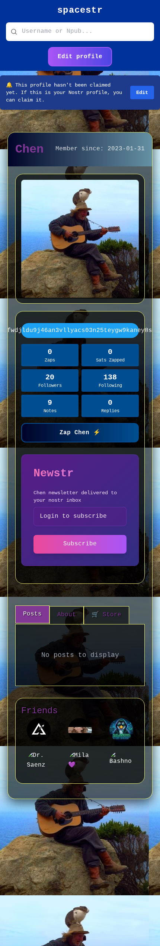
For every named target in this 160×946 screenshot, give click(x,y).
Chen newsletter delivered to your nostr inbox (75, 496)
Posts (32, 614)
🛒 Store (106, 614)
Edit (142, 92)
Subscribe (80, 544)
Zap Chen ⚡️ (80, 432)
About (66, 614)
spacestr (80, 10)
